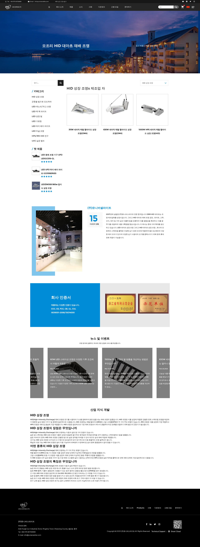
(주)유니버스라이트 (126, 214)
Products (140, 508)
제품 (71, 7)
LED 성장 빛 (37, 116)
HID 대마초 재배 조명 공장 (143, 218)
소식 (80, 7)
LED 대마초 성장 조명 (125, 228)
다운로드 (101, 7)
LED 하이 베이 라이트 (41, 126)
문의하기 (128, 7)
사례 (90, 7)
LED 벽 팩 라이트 (39, 111)
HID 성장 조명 (38, 97)
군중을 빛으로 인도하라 (42, 102)
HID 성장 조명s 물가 (61, 1)
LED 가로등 (37, 121)
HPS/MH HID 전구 (40, 136)
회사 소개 (59, 7)
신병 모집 (114, 7)
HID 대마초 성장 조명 (147, 228)
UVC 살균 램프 (38, 141)
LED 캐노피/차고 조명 (41, 106)
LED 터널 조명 (38, 131)
